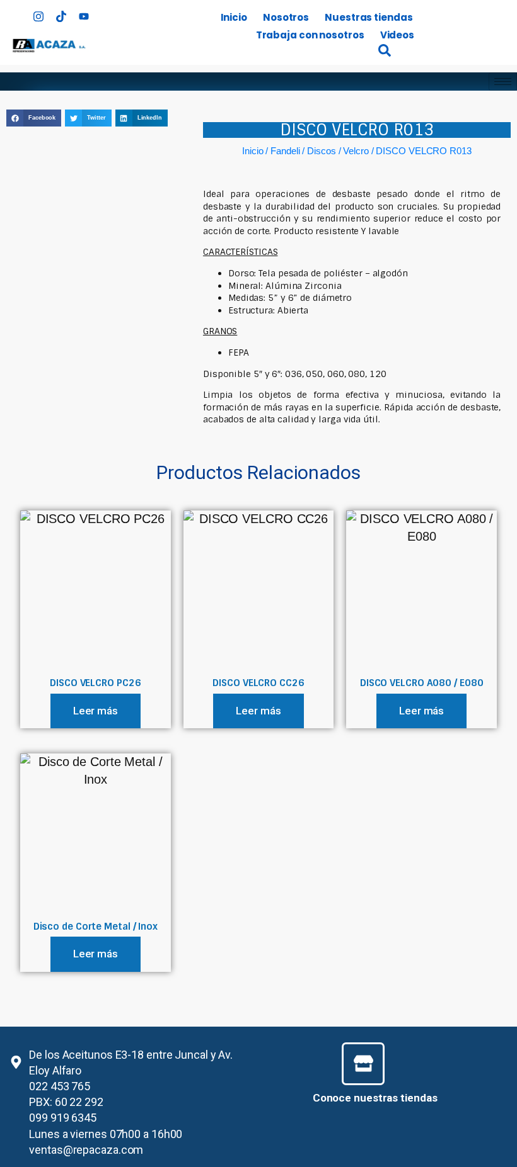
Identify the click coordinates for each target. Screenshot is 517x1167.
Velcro (355, 150)
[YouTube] (84, 13)
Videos (397, 35)
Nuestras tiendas (368, 17)
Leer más (95, 710)
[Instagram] (38, 13)
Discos (321, 150)
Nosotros (286, 17)
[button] (33, 118)
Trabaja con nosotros (310, 35)
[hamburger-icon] (503, 81)
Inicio (234, 17)
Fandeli (284, 150)
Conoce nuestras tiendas (375, 1097)
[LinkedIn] (106, 13)
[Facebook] (15, 13)
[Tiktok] (61, 13)
